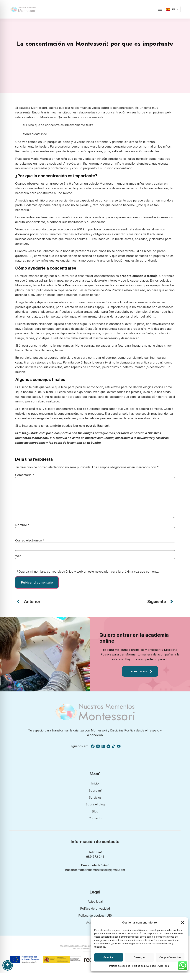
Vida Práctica (67, 285)
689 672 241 (95, 856)
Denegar (139, 957)
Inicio (95, 783)
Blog (95, 811)
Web (18, 555)
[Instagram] (98, 746)
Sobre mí (95, 790)
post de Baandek (97, 425)
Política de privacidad (144, 965)
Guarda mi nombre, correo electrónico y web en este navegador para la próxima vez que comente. (89, 571)
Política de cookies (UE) (95, 915)
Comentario (24, 474)
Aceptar (108, 957)
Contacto (95, 818)
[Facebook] (93, 746)
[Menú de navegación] (160, 9)
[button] (182, 922)
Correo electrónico (30, 540)
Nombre (22, 524)
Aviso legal (163, 965)
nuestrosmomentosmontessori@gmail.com (95, 870)
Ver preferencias (170, 957)
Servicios (95, 797)
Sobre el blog (95, 804)
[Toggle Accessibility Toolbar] (7, 965)
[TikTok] (113, 746)
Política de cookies (119, 965)
